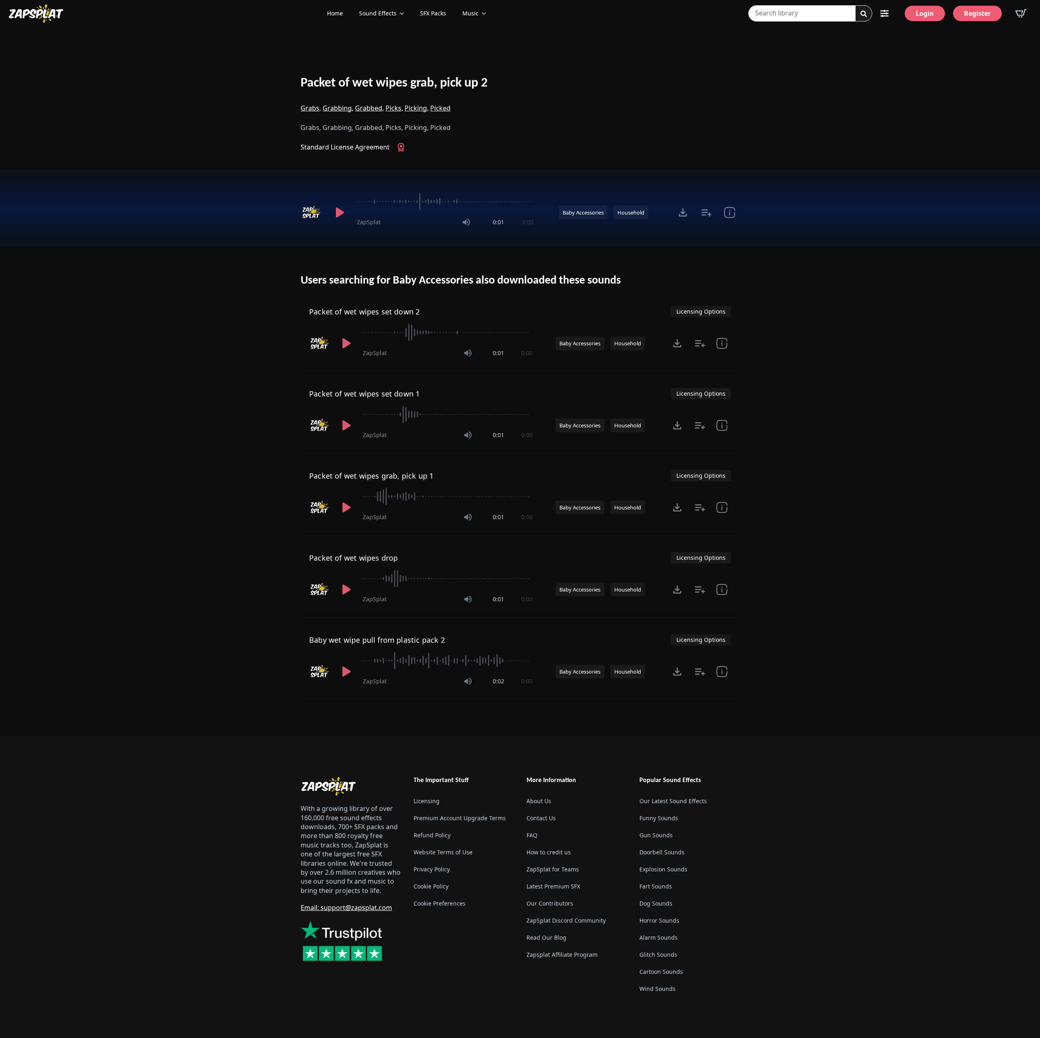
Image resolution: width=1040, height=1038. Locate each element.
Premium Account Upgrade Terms (460, 818)
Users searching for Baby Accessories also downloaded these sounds (461, 280)
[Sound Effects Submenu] (404, 13)
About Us (538, 801)
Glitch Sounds (658, 954)
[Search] (864, 14)
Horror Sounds (659, 920)
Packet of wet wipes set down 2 (364, 311)
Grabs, (311, 108)
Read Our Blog (546, 937)
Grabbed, (369, 108)
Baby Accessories (583, 212)
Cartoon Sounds (661, 971)
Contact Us (541, 818)
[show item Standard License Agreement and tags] (729, 212)
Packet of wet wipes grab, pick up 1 (371, 476)
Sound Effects (377, 13)
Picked (440, 108)
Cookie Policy (431, 886)
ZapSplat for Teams (552, 869)
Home (335, 13)
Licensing (427, 801)
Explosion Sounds (663, 869)
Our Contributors (549, 903)
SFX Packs (433, 13)
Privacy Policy (432, 869)
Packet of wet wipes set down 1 (364, 394)
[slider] (445, 201)
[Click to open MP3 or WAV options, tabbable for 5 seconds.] (683, 212)
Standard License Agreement (345, 147)
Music (470, 13)
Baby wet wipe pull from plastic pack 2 (377, 640)
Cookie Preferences (440, 903)
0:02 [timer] (498, 681)
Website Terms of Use (443, 852)
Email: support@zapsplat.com (346, 907)
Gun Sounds (656, 835)
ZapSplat (369, 222)
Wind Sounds (657, 988)
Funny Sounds (658, 818)
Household (631, 212)
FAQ (531, 835)
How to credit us (548, 852)
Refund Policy (432, 835)
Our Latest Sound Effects (673, 801)
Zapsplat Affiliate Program (562, 954)
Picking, (417, 108)
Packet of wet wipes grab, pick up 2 (394, 83)
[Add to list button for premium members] (706, 212)
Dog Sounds (655, 903)
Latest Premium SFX (553, 886)
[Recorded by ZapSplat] (312, 212)
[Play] (340, 212)
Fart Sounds (655, 886)
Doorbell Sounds (662, 852)
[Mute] (466, 222)
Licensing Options (701, 311)
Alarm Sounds (658, 937)
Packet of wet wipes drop (353, 558)
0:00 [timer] (527, 222)
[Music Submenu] (486, 13)
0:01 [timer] (498, 222)
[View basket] (1021, 13)
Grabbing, (338, 108)
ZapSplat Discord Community (566, 920)
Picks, (394, 108)
